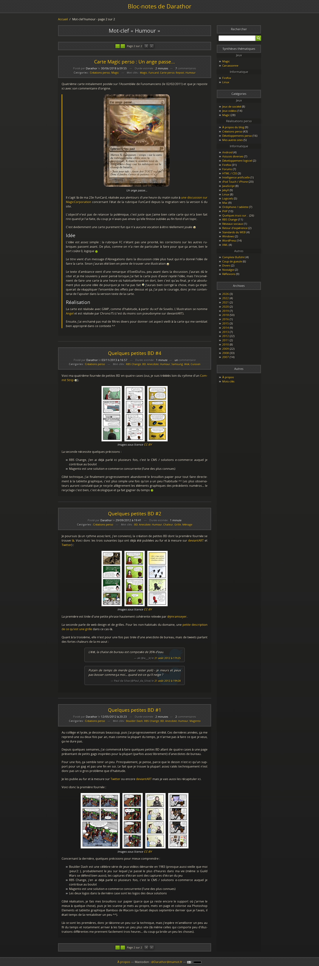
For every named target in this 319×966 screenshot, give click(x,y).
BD (144, 364)
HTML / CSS (229, 173)
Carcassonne (230, 65)
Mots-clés (228, 381)
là (73, 540)
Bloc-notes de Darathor (159, 6)
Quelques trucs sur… (235, 215)
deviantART (196, 540)
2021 (225, 302)
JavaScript (228, 186)
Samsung (177, 364)
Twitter (66, 545)
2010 (225, 344)
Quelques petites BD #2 (134, 513)
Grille (177, 524)
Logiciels (227, 198)
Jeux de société (231, 106)
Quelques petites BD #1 (134, 710)
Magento (195, 721)
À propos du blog (233, 127)
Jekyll (225, 190)
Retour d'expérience (235, 228)
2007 (225, 357)
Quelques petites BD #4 (134, 353)
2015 (225, 323)
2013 (225, 332)
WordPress (229, 240)
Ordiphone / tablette (235, 207)
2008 (225, 353)
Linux (225, 82)
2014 (225, 328)
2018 (225, 315)
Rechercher (239, 29)
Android (227, 152)
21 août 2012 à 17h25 (168, 658)
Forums (227, 169)
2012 (225, 336)
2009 (225, 349)
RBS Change (133, 364)
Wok (186, 364)
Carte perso (167, 72)
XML (225, 245)
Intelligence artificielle (236, 177)
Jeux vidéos (229, 111)
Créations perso (100, 72)
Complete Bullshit (233, 257)
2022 (225, 298)
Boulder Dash (134, 721)
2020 (225, 306)
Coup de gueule (232, 261)
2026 (225, 294)
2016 (225, 319)
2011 (225, 340)
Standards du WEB (234, 232)
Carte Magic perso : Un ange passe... (134, 62)
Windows (228, 236)
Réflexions (228, 274)
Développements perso (237, 136)
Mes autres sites (232, 140)
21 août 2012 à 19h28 (168, 680)
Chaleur (168, 524)
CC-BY (148, 444)
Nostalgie (228, 270)
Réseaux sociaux (232, 224)
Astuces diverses (232, 156)
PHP (225, 211)
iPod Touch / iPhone (235, 181)
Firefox (226, 78)
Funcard (154, 72)
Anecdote (153, 364)
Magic (115, 72)
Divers (226, 265)
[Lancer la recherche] (258, 38)
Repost (180, 72)
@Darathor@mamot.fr (166, 962)
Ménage (187, 524)
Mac (225, 203)
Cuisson (195, 364)
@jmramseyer (177, 617)
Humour (191, 72)
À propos (228, 377)
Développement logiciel (237, 160)
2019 (225, 311)
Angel (70, 313)
